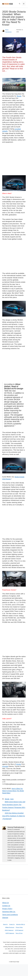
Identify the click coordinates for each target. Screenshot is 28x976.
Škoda (19, 96)
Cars (12, 799)
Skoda (7, 799)
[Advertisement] (14, 160)
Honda (18, 764)
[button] (20, 3)
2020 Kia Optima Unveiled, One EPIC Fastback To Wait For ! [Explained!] (13, 815)
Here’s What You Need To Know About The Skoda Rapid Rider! (13, 791)
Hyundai (5, 766)
